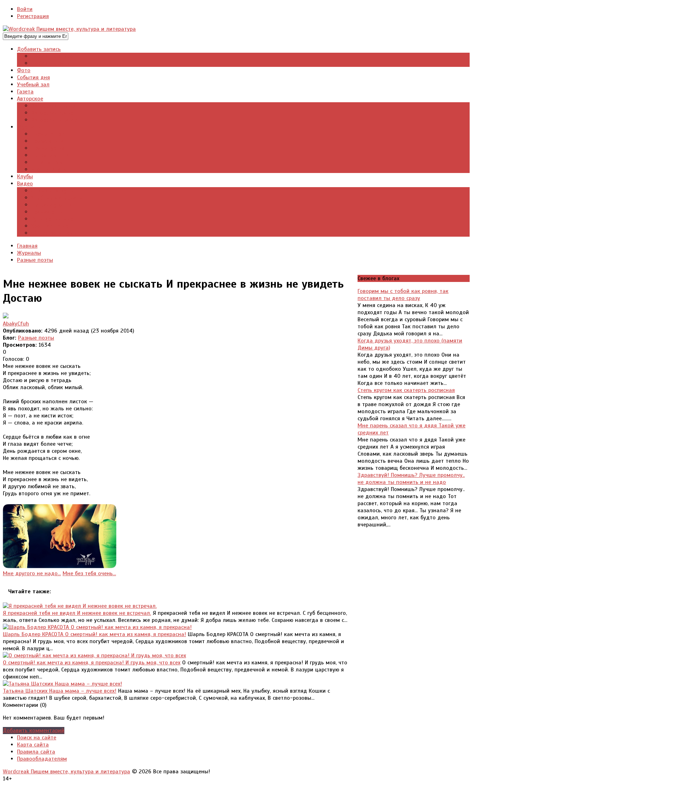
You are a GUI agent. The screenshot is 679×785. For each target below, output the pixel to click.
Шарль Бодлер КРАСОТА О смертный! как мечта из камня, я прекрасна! (94, 634)
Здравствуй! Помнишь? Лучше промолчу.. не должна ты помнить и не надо (411, 479)
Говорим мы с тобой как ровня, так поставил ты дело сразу (403, 295)
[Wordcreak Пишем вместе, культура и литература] (69, 29)
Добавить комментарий (33, 730)
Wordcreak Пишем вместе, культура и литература (66, 771)
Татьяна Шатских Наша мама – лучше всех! (59, 690)
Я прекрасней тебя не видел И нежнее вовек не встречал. (77, 613)
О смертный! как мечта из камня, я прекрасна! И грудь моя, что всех (91, 662)
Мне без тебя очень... (89, 573)
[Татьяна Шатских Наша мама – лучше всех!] (62, 683)
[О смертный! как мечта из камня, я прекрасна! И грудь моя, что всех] (94, 655)
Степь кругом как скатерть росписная (406, 390)
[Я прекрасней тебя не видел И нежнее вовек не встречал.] (80, 606)
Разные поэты (36, 337)
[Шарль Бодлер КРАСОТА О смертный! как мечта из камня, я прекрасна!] (97, 627)
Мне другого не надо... (32, 573)
